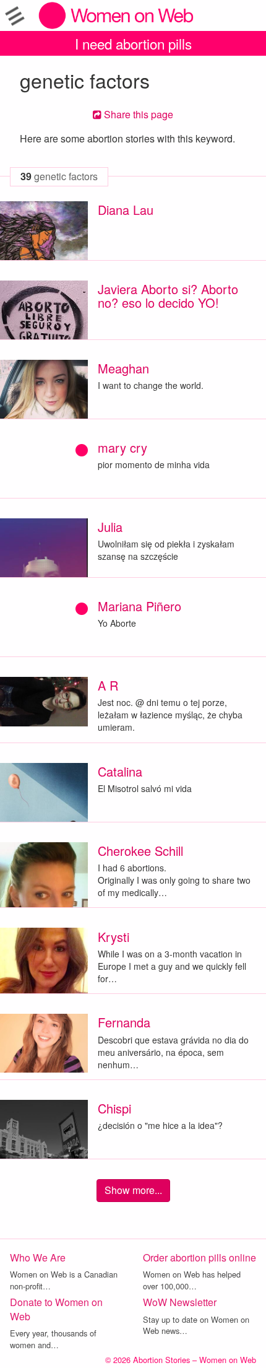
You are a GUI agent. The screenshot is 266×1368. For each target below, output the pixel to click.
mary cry (122, 447)
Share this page (137, 114)
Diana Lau (125, 210)
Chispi (114, 1108)
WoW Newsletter (180, 1302)
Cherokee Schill (140, 851)
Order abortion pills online (199, 1257)
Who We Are (38, 1257)
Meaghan (123, 368)
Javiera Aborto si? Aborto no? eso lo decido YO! (168, 296)
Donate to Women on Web (56, 1309)
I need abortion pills (133, 43)
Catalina (120, 771)
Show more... (133, 1190)
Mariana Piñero (139, 606)
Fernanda (124, 1022)
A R (108, 685)
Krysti (113, 937)
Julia (110, 527)
